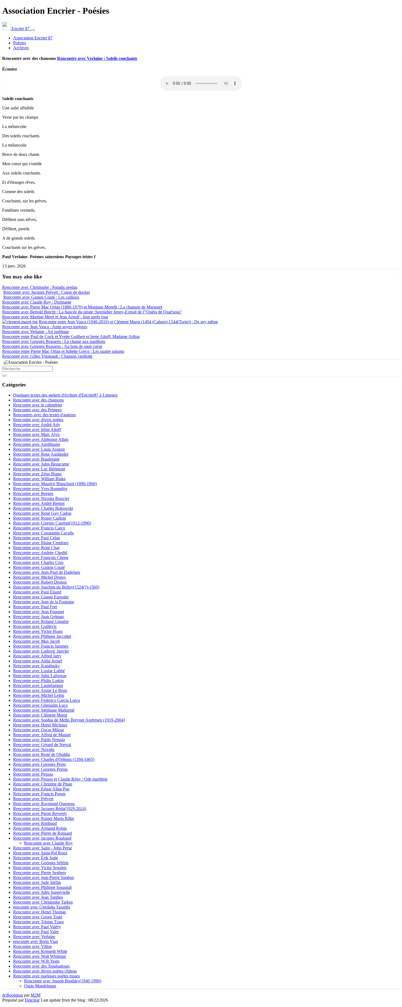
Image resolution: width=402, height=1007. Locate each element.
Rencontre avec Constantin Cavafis (43, 533)
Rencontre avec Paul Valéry (37, 926)
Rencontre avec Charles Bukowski (43, 508)
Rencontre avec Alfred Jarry (37, 656)
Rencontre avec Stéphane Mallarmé (43, 710)
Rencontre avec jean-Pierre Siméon (43, 877)
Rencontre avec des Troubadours (41, 966)
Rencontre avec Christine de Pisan (42, 784)
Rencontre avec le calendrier (37, 405)
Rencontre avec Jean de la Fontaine (43, 601)
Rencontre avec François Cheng (40, 557)
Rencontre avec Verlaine (34, 936)
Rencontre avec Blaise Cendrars (40, 542)
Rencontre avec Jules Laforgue (39, 675)
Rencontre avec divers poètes (38, 419)
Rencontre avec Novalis (33, 749)
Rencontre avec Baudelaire (36, 459)
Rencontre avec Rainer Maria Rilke (43, 818)
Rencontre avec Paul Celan (36, 537)
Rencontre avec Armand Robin (40, 828)
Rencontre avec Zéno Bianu (37, 474)
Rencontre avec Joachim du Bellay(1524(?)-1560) (56, 587)
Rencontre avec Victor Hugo (38, 631)
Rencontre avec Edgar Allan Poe (41, 789)
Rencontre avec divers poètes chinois (45, 971)
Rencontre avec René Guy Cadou (42, 513)
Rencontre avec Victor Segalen (39, 867)
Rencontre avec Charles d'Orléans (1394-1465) (53, 759)
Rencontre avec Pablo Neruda (39, 739)
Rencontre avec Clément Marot (40, 715)
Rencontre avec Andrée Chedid (40, 552)
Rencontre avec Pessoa (33, 774)
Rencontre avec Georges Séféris (40, 862)
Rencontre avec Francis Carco (39, 528)
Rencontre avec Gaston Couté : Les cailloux (41, 297)
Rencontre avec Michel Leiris (38, 695)
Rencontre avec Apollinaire (36, 444)
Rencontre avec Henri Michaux (40, 725)
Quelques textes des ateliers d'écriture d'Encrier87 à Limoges (65, 395)
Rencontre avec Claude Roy (48, 843)
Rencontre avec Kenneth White (40, 951)
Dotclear (32, 1000)
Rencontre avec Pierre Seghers (39, 872)
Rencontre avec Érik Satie (35, 857)
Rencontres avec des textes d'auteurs (44, 414)
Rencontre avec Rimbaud (35, 823)
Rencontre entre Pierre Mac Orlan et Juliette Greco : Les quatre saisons (63, 351)
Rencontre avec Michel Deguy (39, 577)
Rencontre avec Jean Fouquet (38, 611)
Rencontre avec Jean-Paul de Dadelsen (46, 572)
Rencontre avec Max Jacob (36, 641)
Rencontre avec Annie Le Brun (40, 690)
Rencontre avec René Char (36, 547)
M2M (35, 995)
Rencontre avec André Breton (39, 503)
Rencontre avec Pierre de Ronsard (42, 833)
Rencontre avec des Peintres (37, 410)
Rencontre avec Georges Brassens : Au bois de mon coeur (52, 346)
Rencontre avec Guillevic (35, 626)
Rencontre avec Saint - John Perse (42, 848)
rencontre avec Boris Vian (35, 941)
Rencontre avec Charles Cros (38, 562)
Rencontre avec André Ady (36, 424)
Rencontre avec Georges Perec (39, 764)
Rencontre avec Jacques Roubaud (42, 838)
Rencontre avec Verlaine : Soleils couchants (97, 58)
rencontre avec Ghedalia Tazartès (41, 907)
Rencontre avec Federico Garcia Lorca (46, 700)
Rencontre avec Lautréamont (38, 685)
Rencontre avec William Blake (39, 478)
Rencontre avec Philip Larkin (38, 680)
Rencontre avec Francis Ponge (39, 793)
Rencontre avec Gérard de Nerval (42, 744)
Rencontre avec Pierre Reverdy (40, 813)
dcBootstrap (12, 995)
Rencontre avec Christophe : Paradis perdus (39, 287)
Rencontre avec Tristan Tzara (38, 921)
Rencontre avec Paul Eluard (37, 592)
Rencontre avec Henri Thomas (39, 912)
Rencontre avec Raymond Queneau (44, 803)
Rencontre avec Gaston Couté (39, 567)
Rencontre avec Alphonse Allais (40, 439)
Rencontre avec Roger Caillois (39, 518)
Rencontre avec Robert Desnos (40, 582)
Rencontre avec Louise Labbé (39, 670)
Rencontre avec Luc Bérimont (39, 469)
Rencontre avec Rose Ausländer (40, 454)
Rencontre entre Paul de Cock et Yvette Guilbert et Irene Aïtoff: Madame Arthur (71, 336)
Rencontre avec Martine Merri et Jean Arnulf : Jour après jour (55, 317)
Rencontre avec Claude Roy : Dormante (36, 302)
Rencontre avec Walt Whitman (39, 956)
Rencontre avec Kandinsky (36, 665)
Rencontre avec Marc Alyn (36, 434)
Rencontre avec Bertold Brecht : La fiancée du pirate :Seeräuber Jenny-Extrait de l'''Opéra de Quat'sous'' (92, 312)
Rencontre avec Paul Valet (36, 931)
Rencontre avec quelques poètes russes (46, 976)
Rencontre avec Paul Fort (35, 606)
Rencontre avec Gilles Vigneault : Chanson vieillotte (47, 356)
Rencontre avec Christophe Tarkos (43, 902)
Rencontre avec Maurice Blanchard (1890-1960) (55, 483)
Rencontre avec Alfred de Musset (42, 734)
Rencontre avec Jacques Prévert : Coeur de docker (46, 292)
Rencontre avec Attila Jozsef (37, 661)
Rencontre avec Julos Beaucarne (41, 464)
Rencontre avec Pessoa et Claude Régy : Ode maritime (60, 779)
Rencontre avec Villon (32, 946)
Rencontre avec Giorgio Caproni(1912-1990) (52, 523)
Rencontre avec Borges (33, 493)
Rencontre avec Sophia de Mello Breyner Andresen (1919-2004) (69, 720)
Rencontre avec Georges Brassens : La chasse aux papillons (53, 341)
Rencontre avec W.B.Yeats (36, 961)
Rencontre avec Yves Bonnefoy (40, 488)
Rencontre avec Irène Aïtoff (37, 429)
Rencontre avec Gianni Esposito (41, 597)
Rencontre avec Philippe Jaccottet (42, 636)
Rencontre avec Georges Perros (40, 769)
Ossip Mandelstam (40, 985)
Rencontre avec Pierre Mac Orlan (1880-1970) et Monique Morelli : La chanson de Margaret (82, 307)
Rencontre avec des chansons (38, 400)
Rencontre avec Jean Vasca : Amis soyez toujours (44, 326)
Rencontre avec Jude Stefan (37, 882)
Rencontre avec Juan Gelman (38, 616)
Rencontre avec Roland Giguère (41, 621)
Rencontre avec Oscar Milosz (38, 729)
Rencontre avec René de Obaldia (41, 754)
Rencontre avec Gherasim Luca (40, 705)
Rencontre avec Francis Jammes (40, 646)
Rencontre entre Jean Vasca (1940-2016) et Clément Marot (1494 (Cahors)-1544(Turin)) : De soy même (128, 321)
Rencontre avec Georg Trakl (37, 917)
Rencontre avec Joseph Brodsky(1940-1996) (62, 981)
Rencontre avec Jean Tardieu (38, 897)
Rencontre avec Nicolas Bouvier (41, 498)
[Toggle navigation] (33, 30)
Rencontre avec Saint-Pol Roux (40, 853)
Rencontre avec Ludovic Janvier (41, 651)
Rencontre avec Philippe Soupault (42, 887)
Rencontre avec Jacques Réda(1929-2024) (49, 808)
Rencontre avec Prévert (33, 798)
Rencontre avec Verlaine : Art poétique (35, 331)
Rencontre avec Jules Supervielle (41, 892)
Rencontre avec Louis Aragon (39, 449)
